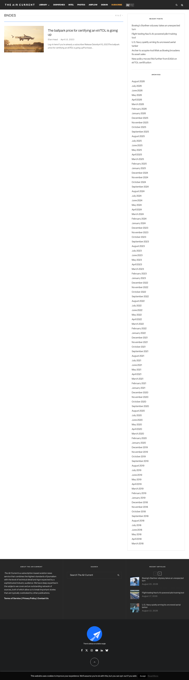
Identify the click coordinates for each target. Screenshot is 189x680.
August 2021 (138, 356)
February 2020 (139, 438)
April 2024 (137, 210)
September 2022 (140, 296)
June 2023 (137, 255)
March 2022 (138, 324)
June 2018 (137, 530)
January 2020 (139, 443)
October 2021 (139, 347)
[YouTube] (96, 650)
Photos (81, 5)
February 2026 (139, 109)
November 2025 (140, 123)
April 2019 (137, 484)
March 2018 (137, 544)
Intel (71, 5)
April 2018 (137, 539)
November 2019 (140, 452)
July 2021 (136, 360)
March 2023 (138, 269)
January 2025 (139, 168)
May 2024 (137, 205)
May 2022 (137, 315)
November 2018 (140, 507)
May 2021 (136, 370)
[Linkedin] (101, 650)
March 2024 (138, 214)
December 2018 (140, 502)
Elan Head (53, 39)
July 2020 (137, 415)
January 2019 (138, 498)
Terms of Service (12, 599)
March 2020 (138, 434)
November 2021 (140, 342)
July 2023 (137, 251)
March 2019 (137, 489)
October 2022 (139, 292)
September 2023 (140, 242)
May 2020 (137, 424)
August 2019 (138, 466)
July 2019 (136, 470)
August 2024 (138, 191)
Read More (153, 676)
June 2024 (137, 200)
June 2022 (137, 310)
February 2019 (139, 493)
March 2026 (138, 104)
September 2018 (140, 516)
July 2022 (137, 306)
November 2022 (140, 287)
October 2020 (139, 402)
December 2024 (140, 173)
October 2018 (139, 512)
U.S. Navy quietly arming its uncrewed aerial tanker (161, 606)
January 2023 (139, 278)
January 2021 (138, 388)
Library (43, 5)
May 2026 (137, 95)
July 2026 (137, 86)
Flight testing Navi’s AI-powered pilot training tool (163, 593)
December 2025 (140, 118)
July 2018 (136, 525)
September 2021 (140, 351)
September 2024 (140, 187)
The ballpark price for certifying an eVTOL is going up (83, 32)
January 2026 (139, 113)
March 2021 (137, 379)
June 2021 (137, 365)
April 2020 (137, 429)
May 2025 (137, 150)
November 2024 (140, 177)
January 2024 (139, 223)
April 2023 (137, 264)
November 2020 (140, 397)
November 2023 (140, 232)
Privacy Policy (29, 599)
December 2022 (140, 283)
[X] (86, 650)
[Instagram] (91, 650)
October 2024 (139, 182)
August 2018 (138, 521)
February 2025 (139, 164)
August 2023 (138, 246)
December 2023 (140, 228)
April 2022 (137, 319)
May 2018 (136, 534)
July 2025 (137, 141)
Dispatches (59, 5)
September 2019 (140, 461)
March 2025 (138, 159)
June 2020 (137, 420)
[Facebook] (82, 650)
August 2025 (138, 136)
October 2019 (139, 457)
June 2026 (137, 91)
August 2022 (138, 301)
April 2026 (137, 100)
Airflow (93, 5)
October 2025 (139, 127)
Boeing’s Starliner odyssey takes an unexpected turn (163, 579)
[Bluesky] (106, 650)
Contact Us (43, 599)
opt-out (123, 676)
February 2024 (139, 219)
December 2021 (140, 338)
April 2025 (137, 155)
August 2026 (138, 81)
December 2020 (140, 392)
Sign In (104, 5)
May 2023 (137, 260)
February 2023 (139, 274)
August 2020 (138, 411)
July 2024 (137, 196)
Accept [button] (143, 676)
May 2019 (136, 480)
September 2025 (140, 132)
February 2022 (139, 328)
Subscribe (116, 5)
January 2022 (139, 333)
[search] (119, 575)
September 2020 (140, 406)
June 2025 (137, 145)
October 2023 (139, 237)
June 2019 (137, 475)
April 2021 (136, 374)
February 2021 (139, 383)
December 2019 (140, 447)
